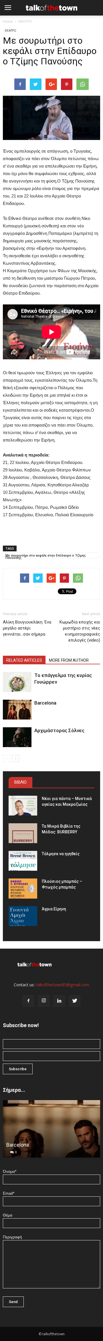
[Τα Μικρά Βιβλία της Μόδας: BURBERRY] (23, 833)
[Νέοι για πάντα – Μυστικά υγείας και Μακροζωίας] (23, 806)
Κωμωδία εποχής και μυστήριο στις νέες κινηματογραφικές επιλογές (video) (80, 631)
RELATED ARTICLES (24, 660)
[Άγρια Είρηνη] (23, 916)
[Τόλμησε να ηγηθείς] (23, 861)
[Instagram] (43, 1001)
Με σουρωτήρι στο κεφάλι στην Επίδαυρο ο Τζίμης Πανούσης (45, 555)
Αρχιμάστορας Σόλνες (59, 730)
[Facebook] (28, 1001)
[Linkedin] (59, 1001)
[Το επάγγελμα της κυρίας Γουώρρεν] (17, 682)
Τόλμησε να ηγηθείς (61, 853)
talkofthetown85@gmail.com (62, 984)
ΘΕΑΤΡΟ (25, 21)
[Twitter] (74, 1001)
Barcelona (45, 703)
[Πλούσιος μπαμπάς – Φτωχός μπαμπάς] (23, 888)
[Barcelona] (17, 710)
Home (8, 21)
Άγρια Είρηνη (54, 909)
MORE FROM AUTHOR (69, 660)
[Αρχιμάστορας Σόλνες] (17, 737)
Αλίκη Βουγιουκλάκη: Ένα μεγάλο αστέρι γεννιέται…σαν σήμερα (27, 628)
